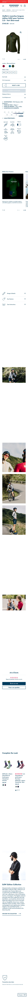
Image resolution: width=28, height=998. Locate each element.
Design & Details (11, 293)
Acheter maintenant (14, 90)
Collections (9, 10)
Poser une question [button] (14, 687)
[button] (18, 774)
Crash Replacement (6, 97)
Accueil (3, 10)
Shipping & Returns (6, 94)
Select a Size (5, 69)
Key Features (10, 299)
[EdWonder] (14, 5)
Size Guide (4, 77)
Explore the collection (9, 913)
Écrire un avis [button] (14, 683)
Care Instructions (11, 304)
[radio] (3, 66)
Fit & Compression (6, 80)
